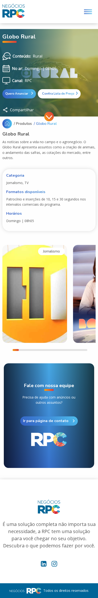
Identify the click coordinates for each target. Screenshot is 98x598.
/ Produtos (23, 123)
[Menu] (88, 12)
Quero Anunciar (17, 94)
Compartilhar (22, 109)
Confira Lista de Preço (57, 94)
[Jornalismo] (34, 293)
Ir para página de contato (46, 420)
